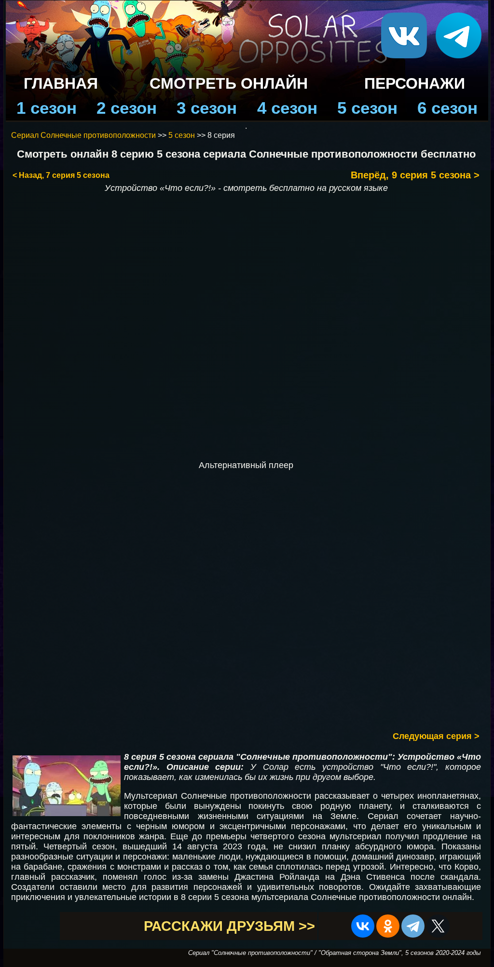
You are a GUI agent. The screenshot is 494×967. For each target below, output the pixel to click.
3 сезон (207, 107)
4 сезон (287, 107)
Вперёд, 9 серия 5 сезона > (415, 175)
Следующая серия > (436, 736)
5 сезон (367, 107)
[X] (438, 926)
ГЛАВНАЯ (61, 83)
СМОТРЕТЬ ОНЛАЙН (229, 83)
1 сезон (46, 107)
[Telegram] (413, 926)
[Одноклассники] (387, 926)
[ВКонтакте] (362, 926)
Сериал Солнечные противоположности (83, 135)
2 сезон (126, 107)
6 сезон (447, 107)
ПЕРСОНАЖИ (414, 83)
